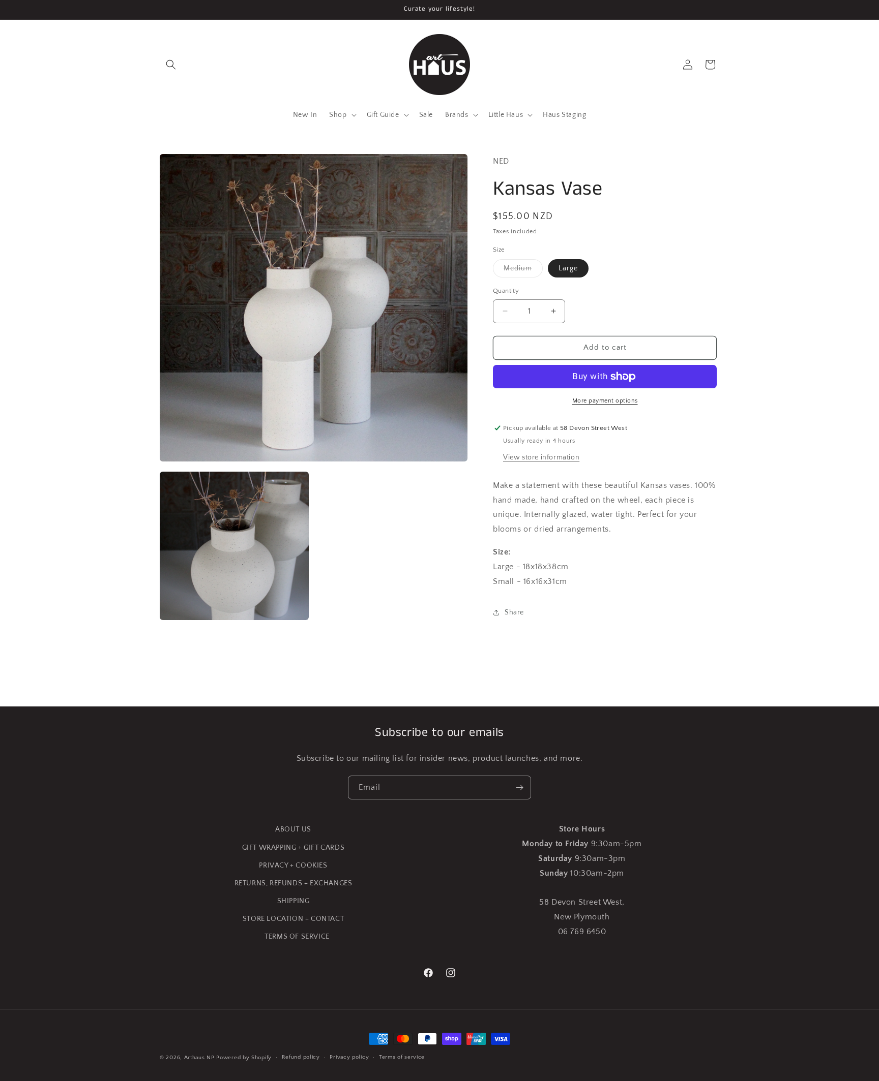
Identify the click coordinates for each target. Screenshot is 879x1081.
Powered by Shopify (244, 1058)
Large (568, 268)
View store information (541, 457)
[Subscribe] (519, 787)
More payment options (605, 400)
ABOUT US (293, 829)
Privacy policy (349, 1057)
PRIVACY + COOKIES (293, 865)
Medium (523, 270)
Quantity (506, 290)
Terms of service (402, 1057)
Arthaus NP (199, 1058)
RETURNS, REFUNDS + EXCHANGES (294, 883)
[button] (171, 64)
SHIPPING (293, 901)
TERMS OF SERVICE (297, 937)
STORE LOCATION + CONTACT (293, 919)
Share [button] (514, 612)
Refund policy (301, 1057)
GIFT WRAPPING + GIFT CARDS (293, 848)
